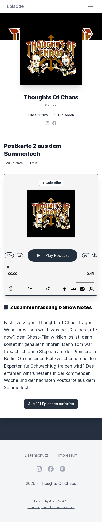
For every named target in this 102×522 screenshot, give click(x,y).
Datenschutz (36, 455)
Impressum (67, 455)
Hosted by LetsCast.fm (51, 501)
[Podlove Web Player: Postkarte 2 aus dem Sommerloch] (51, 234)
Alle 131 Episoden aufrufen (51, 404)
